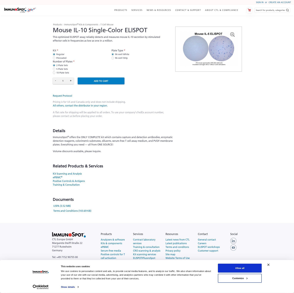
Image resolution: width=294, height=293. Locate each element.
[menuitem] (121, 10)
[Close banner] (268, 265)
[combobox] (272, 10)
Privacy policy (173, 250)
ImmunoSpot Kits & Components (81, 24)
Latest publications (176, 243)
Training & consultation (146, 247)
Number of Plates (62, 61)
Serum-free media (111, 250)
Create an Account (280, 2)
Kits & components (111, 243)
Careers (202, 243)
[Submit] (287, 9)
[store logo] (20, 10)
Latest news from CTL (178, 239)
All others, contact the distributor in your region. (80, 105)
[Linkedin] (233, 240)
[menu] (177, 10)
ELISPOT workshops (209, 247)
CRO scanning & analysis (146, 250)
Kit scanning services (144, 254)
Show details (68, 287)
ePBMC (57, 177)
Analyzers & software (113, 239)
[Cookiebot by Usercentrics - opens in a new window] (40, 287)
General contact (207, 239)
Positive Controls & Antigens (69, 181)
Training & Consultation (66, 184)
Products (57, 24)
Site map (170, 254)
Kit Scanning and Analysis (67, 173)
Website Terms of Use (178, 258)
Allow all (239, 268)
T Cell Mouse (106, 24)
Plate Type (117, 50)
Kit (54, 50)
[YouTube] (233, 247)
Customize (238, 278)
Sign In (260, 2)
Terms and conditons (177, 247)
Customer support (208, 250)
